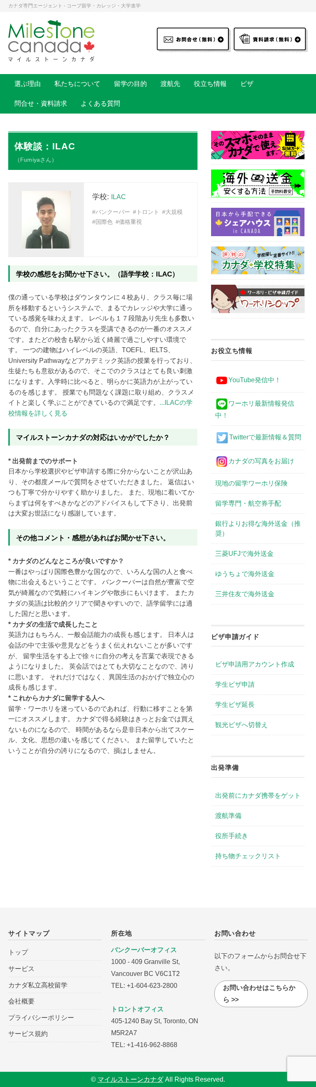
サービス (21, 968)
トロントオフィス (137, 1009)
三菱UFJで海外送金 (244, 553)
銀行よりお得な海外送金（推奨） (258, 528)
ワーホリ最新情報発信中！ (254, 409)
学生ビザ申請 (235, 684)
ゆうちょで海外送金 (244, 573)
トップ (18, 952)
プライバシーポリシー (41, 1017)
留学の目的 (130, 83)
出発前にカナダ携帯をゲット (258, 795)
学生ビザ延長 (235, 704)
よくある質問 (100, 103)
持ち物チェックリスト (248, 855)
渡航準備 (228, 815)
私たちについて (77, 83)
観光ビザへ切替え (241, 724)
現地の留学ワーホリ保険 (251, 483)
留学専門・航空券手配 (248, 503)
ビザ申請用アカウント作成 (254, 664)
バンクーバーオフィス (144, 949)
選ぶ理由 (27, 83)
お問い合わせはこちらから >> (259, 993)
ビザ (246, 83)
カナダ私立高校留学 (37, 985)
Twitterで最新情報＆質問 (265, 437)
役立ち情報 (210, 83)
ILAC (118, 196)
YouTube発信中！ (254, 379)
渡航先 (170, 83)
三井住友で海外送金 (244, 593)
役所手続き (231, 835)
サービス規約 (28, 1033)
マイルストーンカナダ (130, 1079)
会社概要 (21, 1001)
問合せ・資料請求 (40, 103)
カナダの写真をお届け (261, 461)
